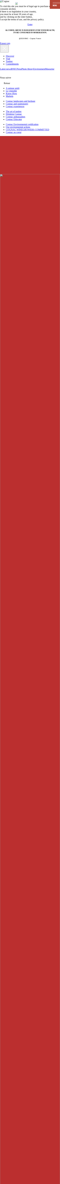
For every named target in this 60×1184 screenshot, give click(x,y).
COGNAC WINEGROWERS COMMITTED (27, 129)
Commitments (12, 64)
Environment (39, 69)
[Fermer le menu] (4, 48)
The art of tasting (13, 111)
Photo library (27, 69)
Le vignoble (11, 91)
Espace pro (5, 43)
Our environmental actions (18, 127)
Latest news (5, 69)
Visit (8, 58)
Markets (9, 96)
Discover (10, 56)
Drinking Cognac (14, 114)
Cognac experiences (15, 106)
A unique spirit (12, 88)
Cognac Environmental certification (22, 124)
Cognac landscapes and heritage (20, 101)
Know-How (11, 93)
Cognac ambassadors (15, 116)
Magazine (49, 69)
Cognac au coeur (13, 132)
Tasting (9, 61)
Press (19, 69)
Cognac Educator (14, 119)
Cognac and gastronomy (17, 104)
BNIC (14, 69)
